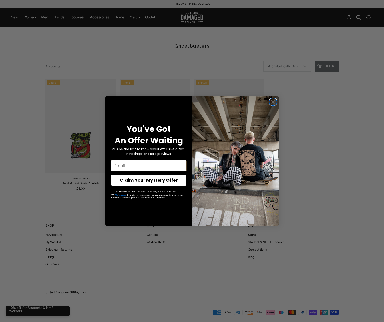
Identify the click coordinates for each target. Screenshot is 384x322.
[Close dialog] (273, 102)
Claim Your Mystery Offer (149, 180)
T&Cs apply (120, 195)
